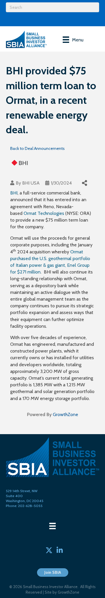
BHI (14, 193)
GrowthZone (65, 414)
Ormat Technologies (44, 213)
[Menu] (52, 526)
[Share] (84, 183)
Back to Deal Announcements (37, 148)
